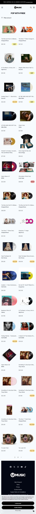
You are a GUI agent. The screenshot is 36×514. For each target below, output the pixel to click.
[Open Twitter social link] (14, 467)
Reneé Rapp (22, 152)
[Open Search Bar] (31, 7)
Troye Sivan (22, 366)
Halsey (3, 312)
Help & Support (18, 482)
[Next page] (21, 457)
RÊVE (2, 178)
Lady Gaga (21, 178)
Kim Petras (4, 258)
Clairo (20, 127)
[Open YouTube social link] (22, 467)
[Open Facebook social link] (10, 467)
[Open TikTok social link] (25, 467)
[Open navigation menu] (2, 7)
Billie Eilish (21, 98)
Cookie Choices (18, 489)
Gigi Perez (4, 69)
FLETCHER (4, 337)
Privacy (18, 487)
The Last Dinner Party (6, 152)
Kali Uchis (3, 286)
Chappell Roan (5, 40)
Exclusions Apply (29, 2)
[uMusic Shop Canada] (18, 7)
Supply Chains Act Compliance (18, 492)
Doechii (21, 69)
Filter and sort (7, 18)
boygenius (21, 286)
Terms (18, 484)
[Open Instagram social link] (18, 467)
